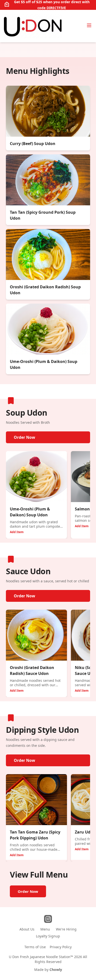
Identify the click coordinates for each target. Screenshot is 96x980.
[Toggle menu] (89, 25)
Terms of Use (35, 947)
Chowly (55, 969)
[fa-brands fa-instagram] (48, 919)
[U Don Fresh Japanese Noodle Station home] (33, 26)
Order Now (24, 437)
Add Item (17, 532)
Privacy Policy (61, 947)
